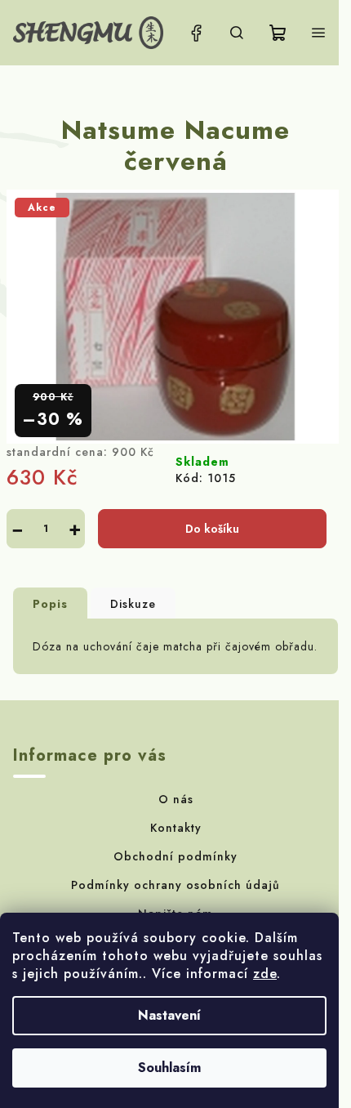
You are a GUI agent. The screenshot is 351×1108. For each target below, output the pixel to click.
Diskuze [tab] (133, 604)
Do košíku (212, 528)
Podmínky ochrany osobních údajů (175, 885)
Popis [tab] (50, 604)
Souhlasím (169, 1067)
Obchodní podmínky (175, 856)
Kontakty (176, 828)
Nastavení (169, 1015)
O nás (175, 799)
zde (265, 973)
